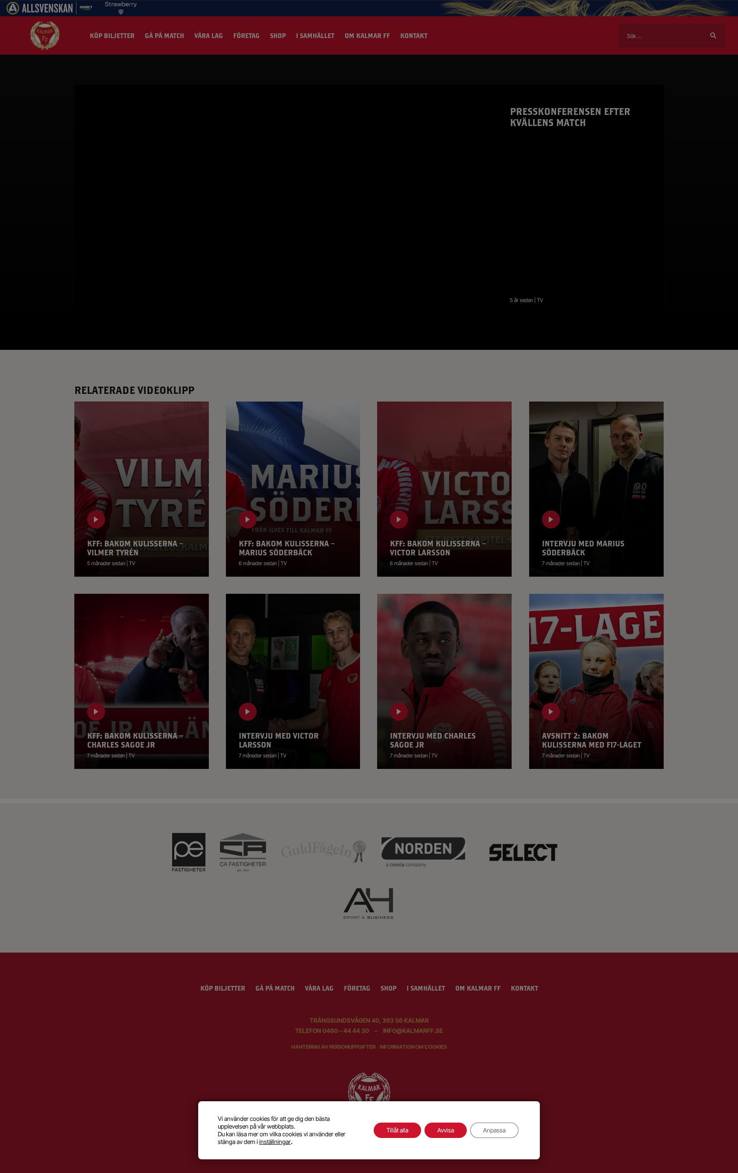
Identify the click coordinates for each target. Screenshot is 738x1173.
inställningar (275, 1141)
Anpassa (494, 1130)
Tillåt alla (397, 1130)
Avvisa (445, 1130)
